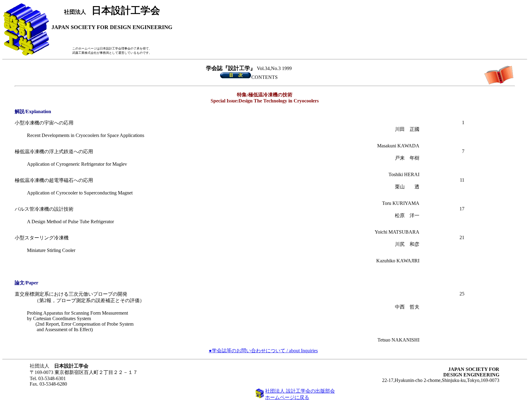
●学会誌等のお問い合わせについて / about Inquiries (263, 350)
